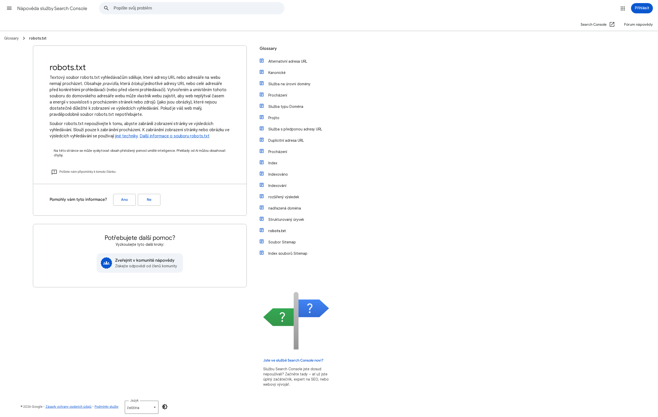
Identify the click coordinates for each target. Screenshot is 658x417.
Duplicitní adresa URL (286, 140)
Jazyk (134, 400)
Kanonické (277, 72)
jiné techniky (126, 136)
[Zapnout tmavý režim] (165, 407)
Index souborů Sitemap (287, 253)
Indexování (277, 185)
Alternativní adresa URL (287, 61)
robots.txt (277, 231)
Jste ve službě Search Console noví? (293, 360)
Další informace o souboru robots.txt (174, 136)
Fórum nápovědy (638, 24)
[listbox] (142, 407)
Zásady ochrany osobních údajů (68, 407)
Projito (273, 118)
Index (272, 163)
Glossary (268, 48)
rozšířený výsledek (283, 197)
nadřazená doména (284, 208)
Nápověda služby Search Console (52, 8)
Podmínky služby (106, 407)
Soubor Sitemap (282, 242)
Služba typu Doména (285, 106)
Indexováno (278, 174)
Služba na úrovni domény (289, 84)
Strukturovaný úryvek (286, 219)
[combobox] (199, 8)
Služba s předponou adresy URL (295, 129)
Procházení (277, 95)
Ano (124, 199)
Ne (149, 199)
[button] (9, 8)
